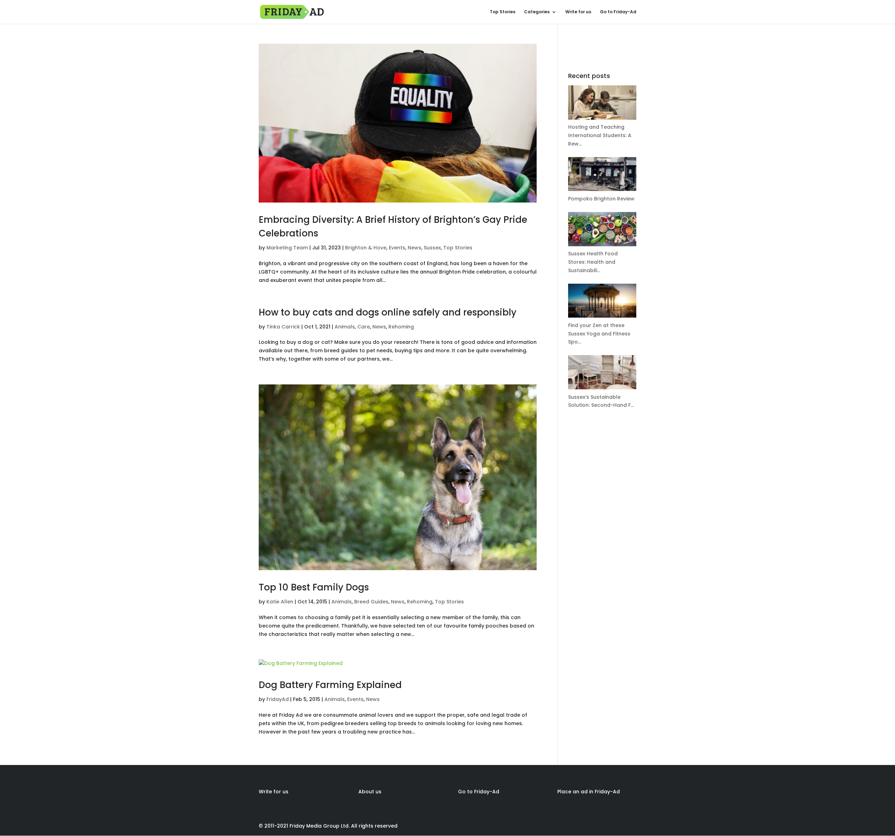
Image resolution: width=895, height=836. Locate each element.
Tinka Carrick (283, 326)
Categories (537, 12)
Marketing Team (287, 247)
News (414, 247)
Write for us (578, 12)
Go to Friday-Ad (618, 12)
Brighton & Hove (365, 247)
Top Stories (502, 12)
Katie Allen (279, 601)
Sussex (432, 247)
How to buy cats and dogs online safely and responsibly (387, 312)
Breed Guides (371, 601)
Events (397, 247)
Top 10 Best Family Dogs (314, 587)
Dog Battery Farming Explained (330, 685)
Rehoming (401, 326)
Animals (345, 326)
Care (363, 326)
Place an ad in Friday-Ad (588, 791)
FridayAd (277, 699)
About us (369, 791)
